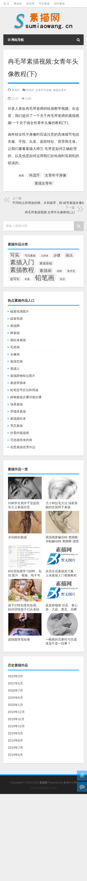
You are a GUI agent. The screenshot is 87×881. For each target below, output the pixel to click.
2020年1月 (15, 705)
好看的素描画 (19, 433)
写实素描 (44, 3)
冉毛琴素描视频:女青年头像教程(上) (50, 212)
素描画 (18, 3)
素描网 (15, 326)
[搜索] (78, 39)
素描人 (15, 368)
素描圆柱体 (18, 418)
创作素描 (59, 3)
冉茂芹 (16, 90)
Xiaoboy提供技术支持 (44, 788)
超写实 (14, 279)
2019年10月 (16, 726)
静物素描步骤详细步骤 (25, 397)
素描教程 (22, 269)
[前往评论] (82, 787)
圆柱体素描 (18, 340)
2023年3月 (15, 676)
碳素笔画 (16, 318)
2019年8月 (15, 740)
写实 (14, 255)
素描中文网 (70, 782)
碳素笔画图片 (19, 311)
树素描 (15, 333)
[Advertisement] (43, 837)
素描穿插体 (18, 383)
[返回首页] (82, 776)
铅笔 (27, 279)
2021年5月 (15, 683)
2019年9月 (15, 733)
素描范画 (16, 361)
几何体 (44, 255)
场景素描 (16, 404)
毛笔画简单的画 (21, 440)
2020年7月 (15, 690)
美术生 (71, 271)
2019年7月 (15, 747)
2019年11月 (16, 719)
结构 (59, 271)
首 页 (6, 3)
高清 (62, 279)
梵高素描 (16, 425)
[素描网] (43, 21)
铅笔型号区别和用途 (24, 390)
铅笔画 (30, 3)
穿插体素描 (18, 411)
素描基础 (45, 263)
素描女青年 (59, 90)
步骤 (57, 255)
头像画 (15, 354)
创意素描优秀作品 (22, 447)
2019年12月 (16, 712)
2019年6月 (15, 755)
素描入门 (22, 262)
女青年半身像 (43, 90)
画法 (69, 255)
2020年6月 (15, 697)
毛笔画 (15, 347)
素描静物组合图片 (22, 375)
